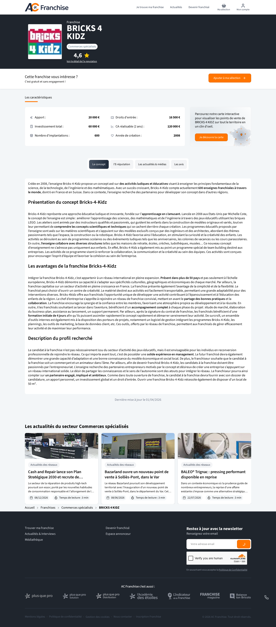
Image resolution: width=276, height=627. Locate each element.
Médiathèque (34, 540)
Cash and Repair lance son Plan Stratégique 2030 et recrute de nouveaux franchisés (54, 477)
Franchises (48, 507)
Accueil (30, 507)
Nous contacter (123, 617)
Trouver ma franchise (39, 528)
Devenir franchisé (118, 528)
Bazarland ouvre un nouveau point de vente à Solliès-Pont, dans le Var (137, 474)
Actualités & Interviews (40, 534)
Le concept (98, 164)
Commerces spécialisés (82, 47)
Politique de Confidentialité (233, 570)
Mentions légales (35, 617)
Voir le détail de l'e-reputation (82, 61)
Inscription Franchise (148, 617)
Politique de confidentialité (65, 617)
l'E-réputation (122, 164)
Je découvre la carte (211, 137)
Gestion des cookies (98, 617)
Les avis (179, 164)
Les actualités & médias (152, 164)
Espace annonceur (118, 534)
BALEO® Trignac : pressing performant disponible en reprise (213, 474)
